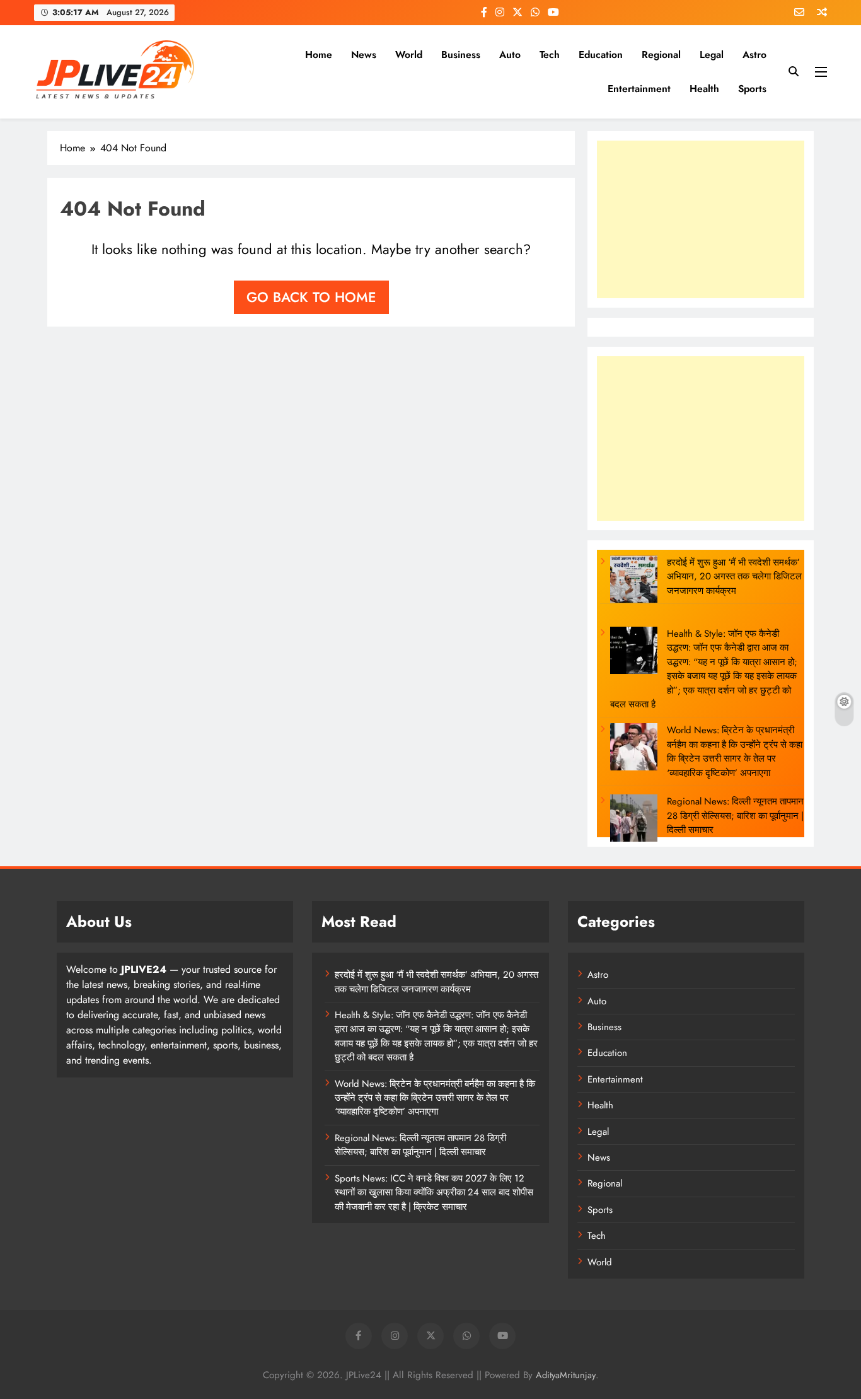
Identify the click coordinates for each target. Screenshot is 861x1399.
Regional (661, 54)
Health (704, 88)
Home (318, 54)
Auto (510, 54)
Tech (550, 54)
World (408, 54)
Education (601, 54)
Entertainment (639, 88)
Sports (752, 88)
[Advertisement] (700, 219)
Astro (754, 54)
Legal (712, 54)
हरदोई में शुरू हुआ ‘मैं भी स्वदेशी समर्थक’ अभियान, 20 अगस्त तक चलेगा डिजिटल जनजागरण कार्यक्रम (734, 576)
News (363, 54)
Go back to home (311, 297)
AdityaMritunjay (566, 1375)
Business (460, 54)
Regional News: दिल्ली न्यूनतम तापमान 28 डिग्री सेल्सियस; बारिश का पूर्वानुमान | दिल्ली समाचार (735, 815)
